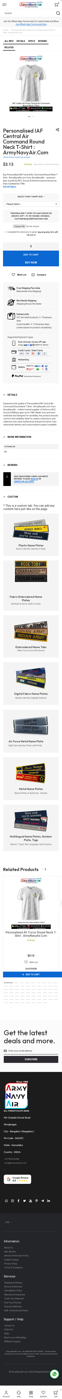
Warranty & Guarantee (14, 1294)
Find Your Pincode (12, 1302)
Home (5, 30)
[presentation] (45, 869)
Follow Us (8, 1329)
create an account (24, 481)
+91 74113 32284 (12, 1159)
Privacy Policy (10, 1263)
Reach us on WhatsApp (15, 1337)
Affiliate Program (12, 1341)
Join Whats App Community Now (31, 24)
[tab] (31, 395)
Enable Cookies (11, 1260)
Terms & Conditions (13, 1267)
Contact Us (9, 1325)
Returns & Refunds (13, 1286)
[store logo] (31, 4)
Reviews (12, 465)
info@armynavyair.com (15, 1163)
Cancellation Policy (13, 1290)
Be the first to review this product (17, 157)
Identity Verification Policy (16, 1255)
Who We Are (10, 1252)
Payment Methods (13, 1306)
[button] (29, 116)
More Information (19, 437)
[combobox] (31, 13)
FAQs (6, 1333)
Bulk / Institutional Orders (16, 1310)
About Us (8, 1247)
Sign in (34, 479)
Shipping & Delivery (13, 1282)
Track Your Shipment (14, 1298)
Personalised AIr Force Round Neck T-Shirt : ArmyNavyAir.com (31, 903)
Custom (13, 496)
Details (12, 394)
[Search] (58, 13)
